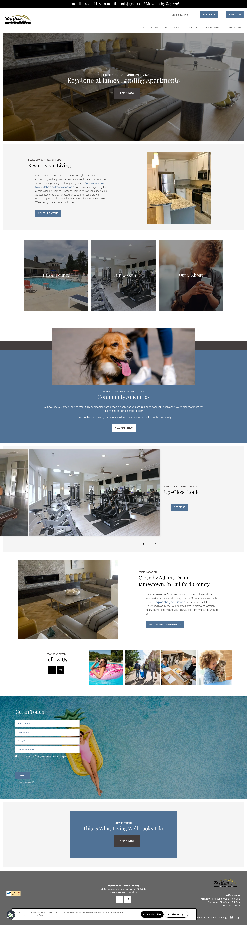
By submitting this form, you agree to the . (43, 756)
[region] (104, 914)
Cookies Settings (176, 914)
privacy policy (62, 756)
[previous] (143, 544)
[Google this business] (60, 670)
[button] (205, 14)
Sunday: (227, 905)
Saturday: (213, 902)
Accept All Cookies (152, 914)
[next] (156, 544)
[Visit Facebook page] (52, 670)
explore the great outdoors (170, 602)
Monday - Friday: (210, 898)
